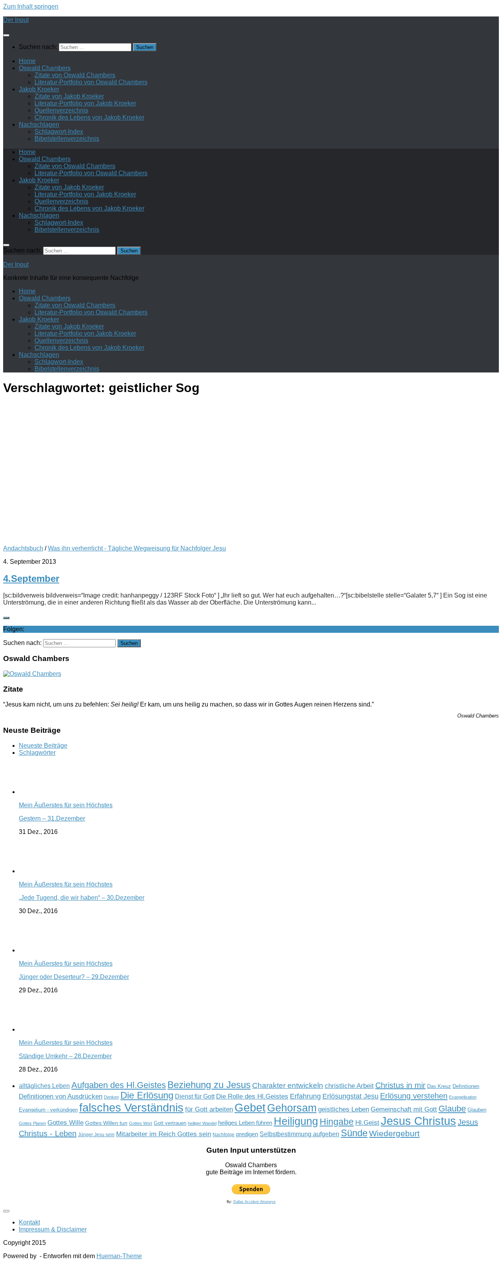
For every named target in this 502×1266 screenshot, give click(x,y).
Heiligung (296, 1121)
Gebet (250, 1107)
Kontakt (29, 1222)
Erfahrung (305, 1096)
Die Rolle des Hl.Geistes (252, 1096)
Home (27, 61)
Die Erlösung (146, 1095)
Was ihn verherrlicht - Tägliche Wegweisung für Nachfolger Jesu (137, 548)
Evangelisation (463, 1097)
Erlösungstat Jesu (350, 1096)
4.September (31, 578)
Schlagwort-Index (59, 131)
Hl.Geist (367, 1122)
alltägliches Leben (44, 1086)
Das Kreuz (439, 1086)
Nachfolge (224, 1134)
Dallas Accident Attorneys (254, 1202)
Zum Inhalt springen (30, 6)
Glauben (476, 1110)
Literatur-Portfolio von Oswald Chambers (91, 82)
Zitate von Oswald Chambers (75, 75)
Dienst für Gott (195, 1096)
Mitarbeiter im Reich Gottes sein (163, 1133)
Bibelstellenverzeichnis (67, 138)
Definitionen (466, 1086)
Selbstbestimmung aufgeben (299, 1134)
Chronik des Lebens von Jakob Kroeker (89, 117)
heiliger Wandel (202, 1123)
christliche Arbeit (349, 1086)
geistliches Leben (343, 1109)
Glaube (452, 1108)
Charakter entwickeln (287, 1085)
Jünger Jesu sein (96, 1134)
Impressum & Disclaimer (53, 1229)
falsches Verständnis (131, 1107)
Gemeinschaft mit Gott (404, 1109)
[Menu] (6, 35)
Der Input (16, 19)
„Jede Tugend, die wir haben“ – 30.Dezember (81, 897)
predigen (247, 1134)
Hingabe (337, 1122)
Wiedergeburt (394, 1133)
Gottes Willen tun (106, 1123)
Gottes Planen (32, 1123)
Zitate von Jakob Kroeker (69, 96)
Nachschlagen (39, 124)
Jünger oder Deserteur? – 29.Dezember (74, 977)
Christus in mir (400, 1085)
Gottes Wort (140, 1123)
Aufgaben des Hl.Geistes (118, 1085)
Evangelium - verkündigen (48, 1110)
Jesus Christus (418, 1120)
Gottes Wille (65, 1122)
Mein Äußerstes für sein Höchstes (66, 805)
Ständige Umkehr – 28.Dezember (65, 1056)
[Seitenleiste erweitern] (6, 618)
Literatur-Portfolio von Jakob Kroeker (85, 103)
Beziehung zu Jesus (209, 1084)
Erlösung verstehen (413, 1096)
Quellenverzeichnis (61, 110)
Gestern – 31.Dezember (52, 818)
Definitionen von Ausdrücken (60, 1096)
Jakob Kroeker (39, 89)
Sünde (354, 1133)
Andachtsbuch (23, 548)
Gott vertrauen (170, 1123)
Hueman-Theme (119, 1256)
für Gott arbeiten (209, 1109)
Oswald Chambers (45, 68)
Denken (111, 1097)
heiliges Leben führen (245, 1122)
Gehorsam (291, 1108)
